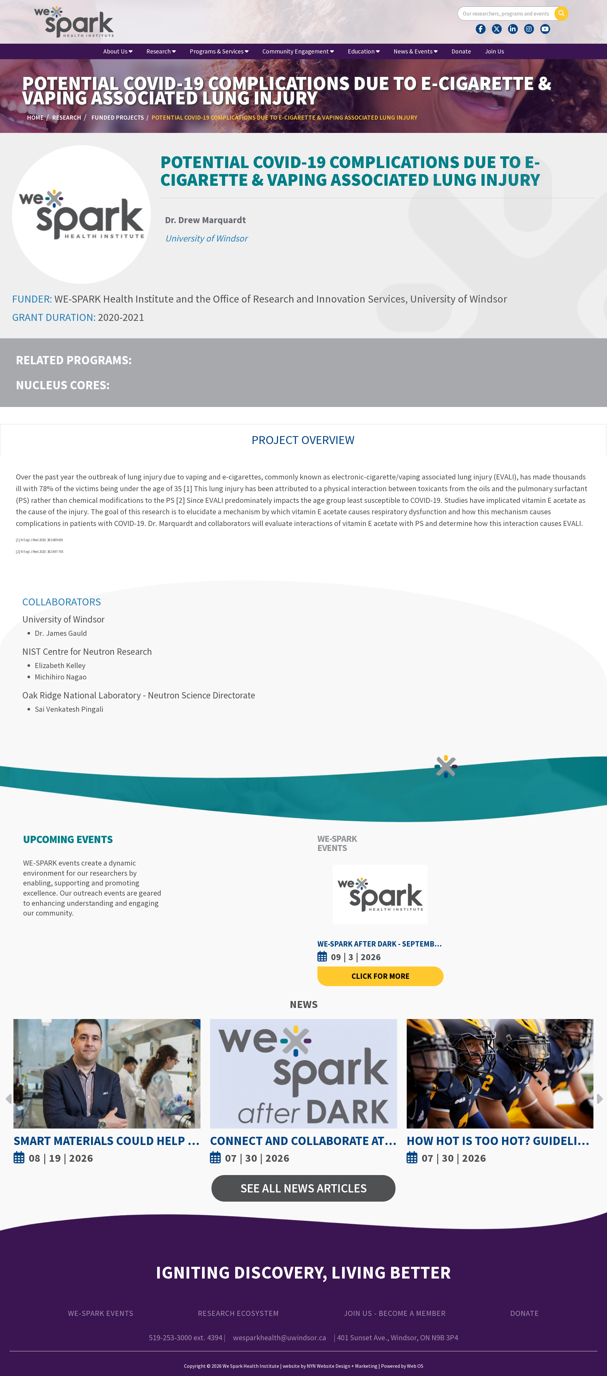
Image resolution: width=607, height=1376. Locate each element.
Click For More (380, 976)
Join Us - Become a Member (395, 1313)
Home (35, 117)
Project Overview (303, 439)
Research (66, 117)
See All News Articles (303, 1188)
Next (598, 1094)
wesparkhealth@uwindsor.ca (279, 1337)
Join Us (494, 51)
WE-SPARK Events (100, 1313)
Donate (461, 51)
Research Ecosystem (238, 1313)
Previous (9, 1094)
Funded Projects (117, 117)
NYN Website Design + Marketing (342, 1366)
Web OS (415, 1366)
